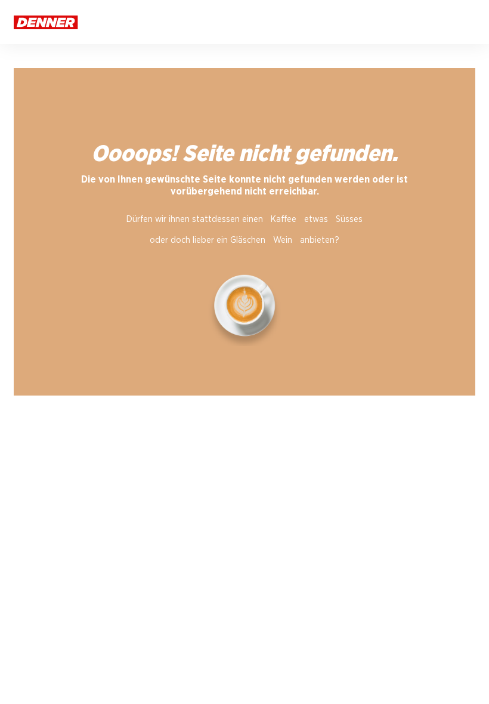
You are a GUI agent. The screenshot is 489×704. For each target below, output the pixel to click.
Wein (282, 240)
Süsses (349, 219)
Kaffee (283, 219)
